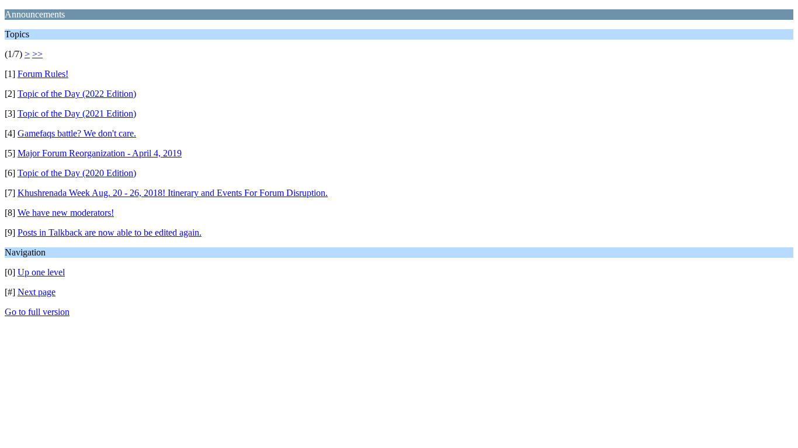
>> (37, 54)
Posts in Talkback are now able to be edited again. (110, 232)
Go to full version (37, 312)
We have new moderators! (66, 213)
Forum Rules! (43, 74)
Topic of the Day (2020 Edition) (77, 173)
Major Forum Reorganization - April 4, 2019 (100, 153)
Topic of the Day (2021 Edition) (77, 113)
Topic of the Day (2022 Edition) (77, 94)
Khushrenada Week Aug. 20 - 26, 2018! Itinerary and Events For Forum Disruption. (173, 193)
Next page (36, 292)
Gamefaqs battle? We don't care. (77, 133)
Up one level (41, 272)
